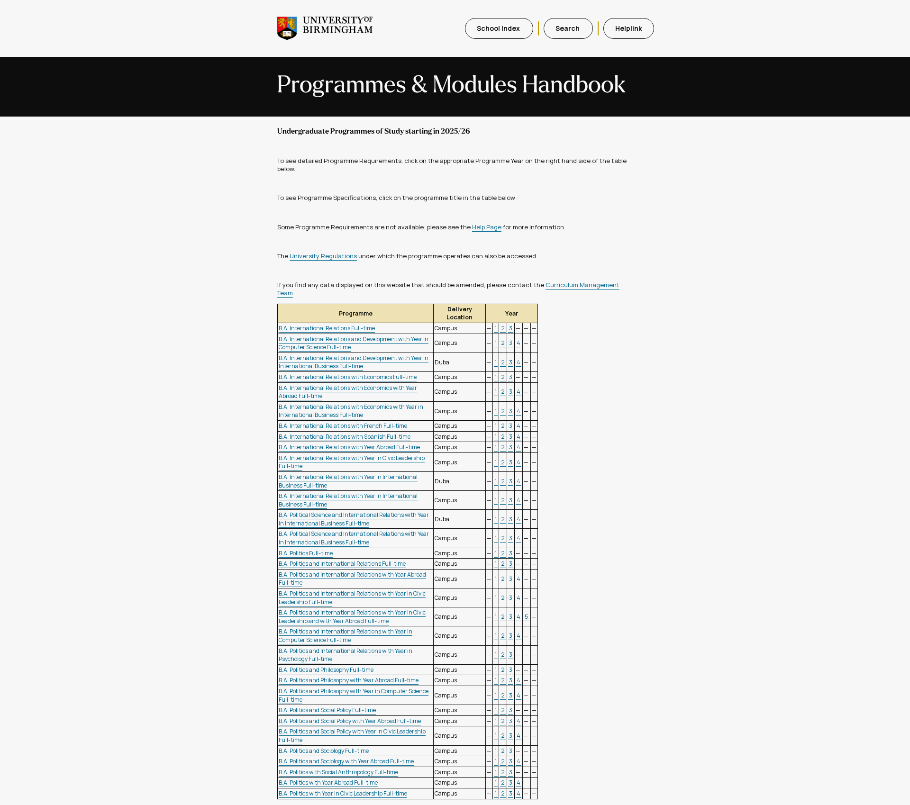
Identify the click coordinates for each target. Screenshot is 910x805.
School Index (499, 28)
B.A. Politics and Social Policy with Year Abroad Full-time (350, 721)
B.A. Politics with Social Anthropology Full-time (338, 772)
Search (568, 28)
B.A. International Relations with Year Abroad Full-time (349, 447)
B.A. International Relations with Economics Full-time (348, 377)
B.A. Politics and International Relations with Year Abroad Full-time (352, 578)
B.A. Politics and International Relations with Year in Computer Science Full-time (345, 635)
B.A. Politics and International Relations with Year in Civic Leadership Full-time (352, 597)
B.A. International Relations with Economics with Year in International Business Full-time (351, 411)
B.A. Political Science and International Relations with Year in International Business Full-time (354, 519)
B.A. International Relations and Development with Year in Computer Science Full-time (353, 343)
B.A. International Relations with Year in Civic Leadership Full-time (352, 462)
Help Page (486, 227)
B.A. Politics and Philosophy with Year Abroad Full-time (349, 680)
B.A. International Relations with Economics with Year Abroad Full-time (348, 392)
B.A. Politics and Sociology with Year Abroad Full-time (346, 761)
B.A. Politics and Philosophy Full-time (326, 670)
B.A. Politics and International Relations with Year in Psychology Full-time (345, 655)
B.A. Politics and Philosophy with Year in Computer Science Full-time (353, 695)
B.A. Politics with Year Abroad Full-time (328, 782)
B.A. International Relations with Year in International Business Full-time (348, 481)
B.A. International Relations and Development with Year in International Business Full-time (353, 362)
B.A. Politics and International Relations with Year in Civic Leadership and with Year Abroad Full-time (352, 616)
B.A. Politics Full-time (306, 553)
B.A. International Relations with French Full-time (343, 426)
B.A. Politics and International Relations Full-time (342, 564)
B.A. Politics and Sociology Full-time (324, 751)
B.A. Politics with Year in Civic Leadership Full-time (343, 793)
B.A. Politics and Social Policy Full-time (327, 710)
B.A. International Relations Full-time (327, 328)
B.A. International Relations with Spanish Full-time (344, 437)
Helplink (628, 28)
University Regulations (323, 256)
